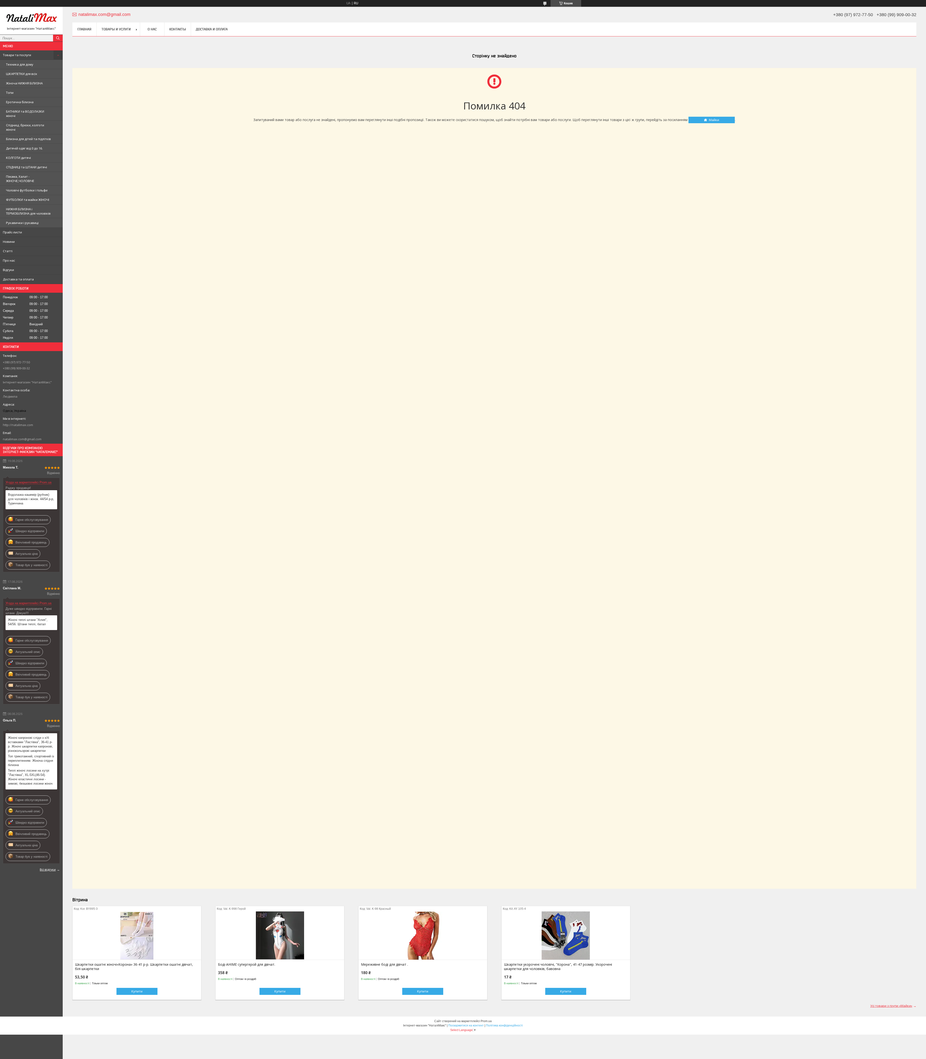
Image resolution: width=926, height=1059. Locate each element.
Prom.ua (486, 1021)
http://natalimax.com (18, 425)
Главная (84, 29)
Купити (137, 991)
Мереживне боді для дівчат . (384, 964)
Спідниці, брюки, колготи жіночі (25, 127)
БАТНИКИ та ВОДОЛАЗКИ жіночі (25, 113)
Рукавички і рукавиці (22, 223)
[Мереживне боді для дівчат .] (423, 935)
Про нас (9, 260)
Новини (9, 241)
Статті (8, 251)
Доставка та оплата (18, 279)
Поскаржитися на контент (466, 1025)
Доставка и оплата (212, 29)
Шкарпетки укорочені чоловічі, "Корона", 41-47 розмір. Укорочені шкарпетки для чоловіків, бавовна (558, 966)
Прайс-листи (12, 232)
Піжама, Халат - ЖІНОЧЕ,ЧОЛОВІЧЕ (20, 178)
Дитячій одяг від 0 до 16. (24, 148)
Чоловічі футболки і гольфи (27, 190)
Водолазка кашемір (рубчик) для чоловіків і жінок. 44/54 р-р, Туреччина (31, 499)
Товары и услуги (116, 29)
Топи (10, 92)
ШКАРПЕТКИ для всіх (21, 74)
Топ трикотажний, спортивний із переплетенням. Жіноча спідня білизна (31, 760)
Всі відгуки (48, 869)
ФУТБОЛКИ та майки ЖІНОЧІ (27, 199)
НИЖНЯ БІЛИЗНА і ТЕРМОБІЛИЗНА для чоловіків (28, 211)
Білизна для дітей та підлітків (28, 139)
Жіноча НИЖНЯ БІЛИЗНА (24, 83)
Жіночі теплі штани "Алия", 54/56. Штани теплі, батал (28, 622)
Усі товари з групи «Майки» (891, 1006)
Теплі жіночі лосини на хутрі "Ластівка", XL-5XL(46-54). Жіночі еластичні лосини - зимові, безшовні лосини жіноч (30, 777)
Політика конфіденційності (504, 1025)
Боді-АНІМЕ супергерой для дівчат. (246, 964)
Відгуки (8, 270)
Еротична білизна (20, 102)
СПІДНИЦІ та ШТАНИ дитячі (26, 167)
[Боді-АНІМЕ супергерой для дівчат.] (280, 935)
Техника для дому (19, 64)
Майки (714, 120)
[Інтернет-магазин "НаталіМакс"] (31, 18)
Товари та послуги (17, 55)
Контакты (177, 29)
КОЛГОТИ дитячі (18, 158)
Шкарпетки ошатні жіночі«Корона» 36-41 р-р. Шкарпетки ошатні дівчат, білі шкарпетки (134, 966)
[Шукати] (58, 38)
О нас (152, 29)
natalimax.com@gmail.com (22, 439)
